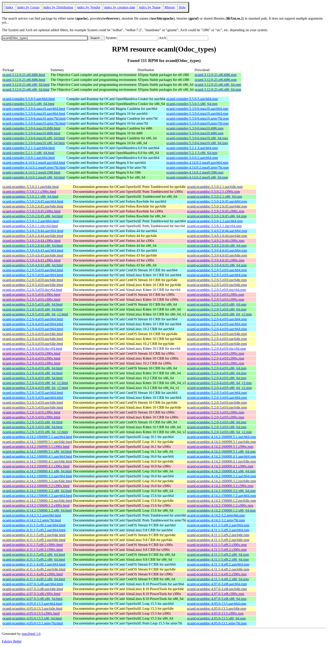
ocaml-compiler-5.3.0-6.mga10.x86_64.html (33, 138)
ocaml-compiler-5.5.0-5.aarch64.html (28, 99)
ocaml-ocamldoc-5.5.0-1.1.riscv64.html (30, 226)
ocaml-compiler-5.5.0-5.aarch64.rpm (192, 99)
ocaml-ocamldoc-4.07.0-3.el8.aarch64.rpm (217, 584)
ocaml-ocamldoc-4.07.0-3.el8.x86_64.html (32, 599)
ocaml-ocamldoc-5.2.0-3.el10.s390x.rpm (215, 412)
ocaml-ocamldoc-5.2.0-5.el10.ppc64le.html (32, 280)
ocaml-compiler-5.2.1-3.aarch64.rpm (192, 148)
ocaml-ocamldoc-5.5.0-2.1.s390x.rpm (213, 192)
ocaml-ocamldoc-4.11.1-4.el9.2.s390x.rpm (217, 574)
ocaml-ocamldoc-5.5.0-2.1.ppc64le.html (30, 187)
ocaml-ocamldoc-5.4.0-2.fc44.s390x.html (31, 241)
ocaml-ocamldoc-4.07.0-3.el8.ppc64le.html (32, 589)
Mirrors (169, 7)
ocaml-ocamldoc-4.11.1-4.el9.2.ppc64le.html (33, 569)
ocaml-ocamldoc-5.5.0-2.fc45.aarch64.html (32, 201)
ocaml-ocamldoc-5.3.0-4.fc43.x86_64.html (32, 265)
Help (182, 7)
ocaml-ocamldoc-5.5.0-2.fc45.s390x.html (31, 211)
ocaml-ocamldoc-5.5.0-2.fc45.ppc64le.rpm (217, 206)
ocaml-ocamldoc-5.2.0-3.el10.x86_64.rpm (216, 422)
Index (9, 7)
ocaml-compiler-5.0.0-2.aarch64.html (28, 158)
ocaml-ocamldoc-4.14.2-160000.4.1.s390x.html (35, 466)
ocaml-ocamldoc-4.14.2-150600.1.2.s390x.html (35, 505)
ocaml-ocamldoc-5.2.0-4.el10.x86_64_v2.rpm (219, 383)
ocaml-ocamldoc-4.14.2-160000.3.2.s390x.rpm (220, 486)
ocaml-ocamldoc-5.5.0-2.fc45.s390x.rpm (215, 211)
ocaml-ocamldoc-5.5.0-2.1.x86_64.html (30, 196)
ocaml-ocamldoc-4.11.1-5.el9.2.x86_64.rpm (218, 554)
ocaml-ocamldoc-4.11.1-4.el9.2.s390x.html (32, 574)
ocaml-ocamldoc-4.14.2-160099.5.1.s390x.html (35, 447)
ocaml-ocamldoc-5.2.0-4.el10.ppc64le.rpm (217, 334)
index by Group (28, 7)
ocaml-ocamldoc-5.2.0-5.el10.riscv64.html (32, 290)
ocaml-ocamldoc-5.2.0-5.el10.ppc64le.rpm (217, 280)
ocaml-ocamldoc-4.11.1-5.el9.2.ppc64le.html (33, 535)
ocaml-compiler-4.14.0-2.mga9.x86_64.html (33, 177)
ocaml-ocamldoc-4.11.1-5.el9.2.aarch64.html (33, 525)
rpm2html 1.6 (31, 634)
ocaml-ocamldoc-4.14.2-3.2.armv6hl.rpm (216, 515)
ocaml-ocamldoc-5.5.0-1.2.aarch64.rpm (215, 221)
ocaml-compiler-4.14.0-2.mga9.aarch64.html (33, 163)
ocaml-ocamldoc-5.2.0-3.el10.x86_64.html (32, 422)
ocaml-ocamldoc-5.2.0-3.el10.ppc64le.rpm (217, 402)
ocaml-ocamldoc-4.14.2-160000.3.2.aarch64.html (37, 476)
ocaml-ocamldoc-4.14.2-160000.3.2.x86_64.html (37, 491)
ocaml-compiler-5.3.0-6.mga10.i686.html (31, 128)
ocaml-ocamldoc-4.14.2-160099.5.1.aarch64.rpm (221, 437)
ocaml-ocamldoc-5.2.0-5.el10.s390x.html (31, 295)
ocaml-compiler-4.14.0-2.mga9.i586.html (31, 172)
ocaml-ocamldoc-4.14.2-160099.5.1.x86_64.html (37, 451)
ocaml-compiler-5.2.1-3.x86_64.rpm (191, 153)
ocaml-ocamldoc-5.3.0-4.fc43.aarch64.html (32, 250)
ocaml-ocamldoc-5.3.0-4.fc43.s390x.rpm (215, 260)
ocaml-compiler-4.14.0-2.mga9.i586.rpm (194, 172)
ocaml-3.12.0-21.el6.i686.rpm (216, 75)
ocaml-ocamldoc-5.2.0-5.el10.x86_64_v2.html (35, 314)
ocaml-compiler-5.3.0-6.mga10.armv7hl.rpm (197, 118)
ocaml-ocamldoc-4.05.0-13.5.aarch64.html (32, 604)
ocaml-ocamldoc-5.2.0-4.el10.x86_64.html (32, 368)
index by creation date (119, 7)
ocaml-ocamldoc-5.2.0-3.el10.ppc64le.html (32, 402)
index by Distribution (58, 7)
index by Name (150, 7)
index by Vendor (88, 7)
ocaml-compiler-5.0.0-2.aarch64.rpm (192, 158)
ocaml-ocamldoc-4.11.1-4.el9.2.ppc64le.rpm (218, 569)
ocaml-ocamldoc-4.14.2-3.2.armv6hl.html (31, 515)
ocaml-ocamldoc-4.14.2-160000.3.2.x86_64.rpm (221, 491)
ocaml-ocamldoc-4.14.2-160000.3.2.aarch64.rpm (221, 476)
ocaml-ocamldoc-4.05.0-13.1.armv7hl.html (32, 623)
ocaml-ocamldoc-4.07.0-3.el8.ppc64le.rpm (217, 589)
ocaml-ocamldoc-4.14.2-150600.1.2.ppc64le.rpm (221, 501)
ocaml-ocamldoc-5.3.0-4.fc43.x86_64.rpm (217, 265)
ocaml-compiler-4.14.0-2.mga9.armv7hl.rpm (197, 167)
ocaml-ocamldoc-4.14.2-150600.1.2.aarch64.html (37, 496)
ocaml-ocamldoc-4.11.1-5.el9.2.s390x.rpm (217, 545)
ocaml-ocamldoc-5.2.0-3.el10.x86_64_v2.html (35, 432)
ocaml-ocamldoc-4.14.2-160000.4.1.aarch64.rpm (221, 456)
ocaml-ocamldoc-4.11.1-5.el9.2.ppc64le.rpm (218, 535)
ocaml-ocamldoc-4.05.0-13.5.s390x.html (31, 613)
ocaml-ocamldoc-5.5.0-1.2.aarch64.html (30, 221)
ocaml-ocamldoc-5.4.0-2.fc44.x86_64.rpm (217, 245)
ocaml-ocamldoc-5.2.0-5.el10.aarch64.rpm (217, 270)
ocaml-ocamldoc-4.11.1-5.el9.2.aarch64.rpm (218, 525)
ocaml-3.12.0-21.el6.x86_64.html (26, 85)
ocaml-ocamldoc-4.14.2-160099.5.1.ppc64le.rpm (221, 442)
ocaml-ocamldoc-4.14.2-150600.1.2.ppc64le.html (37, 501)
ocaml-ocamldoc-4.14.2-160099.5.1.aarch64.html (37, 437)
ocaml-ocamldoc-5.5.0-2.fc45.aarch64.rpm (217, 201)
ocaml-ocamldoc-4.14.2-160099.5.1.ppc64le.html (37, 442)
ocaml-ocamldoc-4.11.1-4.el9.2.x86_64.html (33, 579)
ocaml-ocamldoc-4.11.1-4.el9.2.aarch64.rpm (218, 564)
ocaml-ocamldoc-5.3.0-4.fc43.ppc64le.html (32, 255)
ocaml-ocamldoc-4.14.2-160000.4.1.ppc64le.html (37, 461)
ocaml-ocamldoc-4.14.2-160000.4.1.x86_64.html (37, 471)
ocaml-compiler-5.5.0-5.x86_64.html (28, 104)
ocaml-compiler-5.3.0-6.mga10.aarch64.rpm (197, 109)
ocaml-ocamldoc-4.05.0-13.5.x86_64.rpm (216, 618)
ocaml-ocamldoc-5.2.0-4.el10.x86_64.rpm (216, 368)
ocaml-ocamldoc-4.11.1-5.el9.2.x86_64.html (33, 554)
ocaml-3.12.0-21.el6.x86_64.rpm (218, 85)
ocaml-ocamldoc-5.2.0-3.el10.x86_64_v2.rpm (219, 432)
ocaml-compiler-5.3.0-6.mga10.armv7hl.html (34, 118)
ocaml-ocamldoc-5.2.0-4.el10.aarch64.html (32, 319)
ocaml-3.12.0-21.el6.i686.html (23, 75)
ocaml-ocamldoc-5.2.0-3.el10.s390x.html (31, 412)
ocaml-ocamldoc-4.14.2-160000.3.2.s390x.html (35, 486)
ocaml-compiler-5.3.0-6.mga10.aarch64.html (33, 109)
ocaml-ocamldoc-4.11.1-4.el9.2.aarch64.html (33, 564)
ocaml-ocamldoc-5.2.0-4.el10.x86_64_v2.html (35, 383)
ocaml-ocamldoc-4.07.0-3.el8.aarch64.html (32, 584)
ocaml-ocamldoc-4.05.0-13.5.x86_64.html (32, 618)
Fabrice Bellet (11, 641)
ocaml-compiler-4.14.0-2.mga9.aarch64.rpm (197, 163)
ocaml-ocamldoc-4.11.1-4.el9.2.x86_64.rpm (218, 579)
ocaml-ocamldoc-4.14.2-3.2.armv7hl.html (31, 520)
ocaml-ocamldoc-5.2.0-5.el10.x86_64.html (32, 304)
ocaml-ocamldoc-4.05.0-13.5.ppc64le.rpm (216, 608)
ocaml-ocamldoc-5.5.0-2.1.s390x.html (29, 192)
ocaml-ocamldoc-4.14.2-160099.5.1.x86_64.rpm (221, 451)
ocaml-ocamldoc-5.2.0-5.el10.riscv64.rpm (216, 290)
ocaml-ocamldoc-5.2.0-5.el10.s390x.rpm (215, 295)
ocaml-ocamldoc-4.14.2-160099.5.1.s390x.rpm (220, 447)
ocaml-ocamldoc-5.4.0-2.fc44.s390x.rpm (215, 241)
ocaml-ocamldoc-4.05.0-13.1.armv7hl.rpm (217, 623)
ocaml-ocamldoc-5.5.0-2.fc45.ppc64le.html (32, 206)
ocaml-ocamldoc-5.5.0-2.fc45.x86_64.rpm (217, 216)
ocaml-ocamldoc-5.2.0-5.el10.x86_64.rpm (216, 304)
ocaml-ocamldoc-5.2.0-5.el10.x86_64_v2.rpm (219, 314)
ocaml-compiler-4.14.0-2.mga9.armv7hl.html (34, 167)
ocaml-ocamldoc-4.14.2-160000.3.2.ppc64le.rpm (221, 481)
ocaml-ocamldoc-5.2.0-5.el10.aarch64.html (32, 270)
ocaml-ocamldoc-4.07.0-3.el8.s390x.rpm (215, 594)
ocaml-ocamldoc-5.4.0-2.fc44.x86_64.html (32, 245)
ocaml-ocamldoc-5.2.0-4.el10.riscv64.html (32, 348)
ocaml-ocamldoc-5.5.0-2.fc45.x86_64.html (32, 216)
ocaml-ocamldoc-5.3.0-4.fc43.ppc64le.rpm (217, 255)
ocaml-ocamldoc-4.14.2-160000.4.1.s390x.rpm (220, 466)
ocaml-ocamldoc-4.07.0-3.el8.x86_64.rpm (216, 599)
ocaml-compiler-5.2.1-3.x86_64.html (28, 153)
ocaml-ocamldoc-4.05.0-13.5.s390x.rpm (215, 613)
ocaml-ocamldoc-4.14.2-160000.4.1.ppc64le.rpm (221, 461)
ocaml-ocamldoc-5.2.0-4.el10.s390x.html (31, 353)
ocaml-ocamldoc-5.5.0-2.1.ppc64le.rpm (215, 187)
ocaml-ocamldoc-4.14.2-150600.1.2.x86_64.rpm (221, 510)
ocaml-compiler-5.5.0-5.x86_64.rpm (191, 104)
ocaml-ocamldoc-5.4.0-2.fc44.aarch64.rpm (217, 231)
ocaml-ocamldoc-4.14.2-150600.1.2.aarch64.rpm (221, 496)
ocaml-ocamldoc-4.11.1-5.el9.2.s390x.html (32, 545)
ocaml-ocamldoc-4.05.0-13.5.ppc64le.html (32, 608)
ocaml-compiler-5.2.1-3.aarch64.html (28, 148)
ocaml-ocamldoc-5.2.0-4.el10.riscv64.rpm (216, 348)
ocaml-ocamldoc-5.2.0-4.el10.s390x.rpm (215, 353)
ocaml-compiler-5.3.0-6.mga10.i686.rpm (194, 128)
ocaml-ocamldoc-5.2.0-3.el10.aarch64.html (32, 393)
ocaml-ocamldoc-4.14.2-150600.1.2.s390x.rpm (220, 505)
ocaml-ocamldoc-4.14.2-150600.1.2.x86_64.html (37, 510)
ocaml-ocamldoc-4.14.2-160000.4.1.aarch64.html (37, 456)
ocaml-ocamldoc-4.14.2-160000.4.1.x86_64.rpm (221, 471)
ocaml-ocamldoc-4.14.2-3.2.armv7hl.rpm (216, 520)
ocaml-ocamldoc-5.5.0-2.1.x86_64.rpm (214, 196)
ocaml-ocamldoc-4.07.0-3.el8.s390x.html (31, 594)
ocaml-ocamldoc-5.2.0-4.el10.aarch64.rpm (217, 319)
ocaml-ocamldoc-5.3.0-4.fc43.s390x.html (31, 260)
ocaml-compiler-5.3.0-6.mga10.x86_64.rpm (197, 138)
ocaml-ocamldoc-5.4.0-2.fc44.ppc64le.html (32, 236)
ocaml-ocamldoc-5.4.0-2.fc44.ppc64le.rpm (217, 236)
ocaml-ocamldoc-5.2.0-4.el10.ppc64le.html (32, 334)
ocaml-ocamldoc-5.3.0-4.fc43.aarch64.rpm (217, 250)
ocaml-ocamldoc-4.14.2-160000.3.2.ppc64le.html (37, 481)
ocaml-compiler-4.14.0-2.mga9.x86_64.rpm (197, 177)
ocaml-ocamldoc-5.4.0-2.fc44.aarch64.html (32, 231)
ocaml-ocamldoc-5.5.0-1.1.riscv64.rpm (214, 226)
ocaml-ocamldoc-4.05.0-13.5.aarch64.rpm (216, 604)
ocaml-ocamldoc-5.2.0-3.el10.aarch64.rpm (217, 393)
